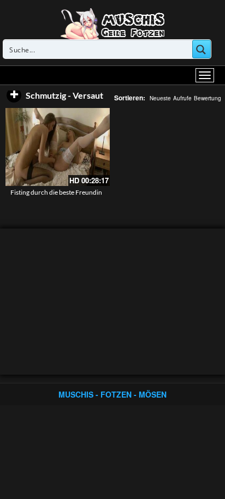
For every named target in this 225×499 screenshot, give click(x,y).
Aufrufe (182, 98)
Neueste (160, 98)
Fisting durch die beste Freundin (56, 192)
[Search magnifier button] (201, 49)
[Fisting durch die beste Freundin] (57, 147)
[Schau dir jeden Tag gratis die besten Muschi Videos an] (112, 22)
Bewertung (207, 98)
